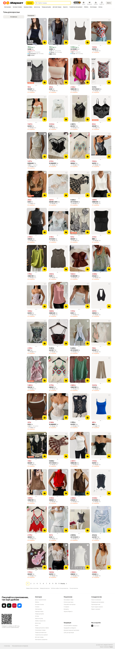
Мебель (37, 602)
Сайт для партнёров (69, 632)
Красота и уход (39, 618)
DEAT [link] (29, 350)
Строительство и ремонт (41, 634)
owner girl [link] (73, 89)
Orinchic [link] (30, 239)
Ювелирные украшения (41, 639)
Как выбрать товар (68, 599)
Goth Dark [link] (52, 239)
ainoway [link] (72, 163)
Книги (36, 625)
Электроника (38, 609)
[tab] (7, 7)
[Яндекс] (111, 647)
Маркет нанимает (95, 609)
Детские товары (39, 637)
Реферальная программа (97, 602)
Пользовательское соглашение (20, 646)
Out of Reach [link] (95, 89)
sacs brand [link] (73, 49)
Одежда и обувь (39, 611)
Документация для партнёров (71, 630)
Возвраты (66, 609)
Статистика (7, 646)
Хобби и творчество (40, 620)
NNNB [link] (93, 239)
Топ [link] (30, 49)
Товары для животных (40, 632)
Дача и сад (38, 623)
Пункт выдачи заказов (97, 606)
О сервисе (66, 606)
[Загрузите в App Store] (4, 607)
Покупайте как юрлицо (69, 604)
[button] (31, 15)
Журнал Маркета (68, 611)
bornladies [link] (31, 163)
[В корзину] (44, 42)
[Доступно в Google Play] (9, 607)
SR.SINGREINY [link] (52, 163)
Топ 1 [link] (74, 49)
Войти (109, 3)
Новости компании (96, 599)
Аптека (37, 616)
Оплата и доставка (68, 602)
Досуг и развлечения (40, 599)
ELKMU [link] (50, 126)
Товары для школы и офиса (42, 627)
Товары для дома (39, 613)
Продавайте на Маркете (70, 628)
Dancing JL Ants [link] (53, 202)
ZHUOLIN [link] (30, 387)
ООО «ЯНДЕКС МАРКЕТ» (106, 644)
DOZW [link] (50, 89)
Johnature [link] (31, 276)
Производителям (95, 604)
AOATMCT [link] (73, 126)
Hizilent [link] (30, 89)
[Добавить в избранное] (45, 20)
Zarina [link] (29, 49)
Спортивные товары (40, 630)
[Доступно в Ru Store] (19, 607)
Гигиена (37, 606)
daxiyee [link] (94, 49)
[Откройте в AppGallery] (14, 607)
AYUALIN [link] (94, 276)
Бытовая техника (39, 604)
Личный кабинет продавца (70, 625)
